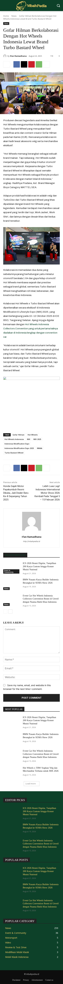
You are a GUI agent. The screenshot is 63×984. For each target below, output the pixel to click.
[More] (46, 64)
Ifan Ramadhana (18, 56)
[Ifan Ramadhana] (5, 56)
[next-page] (10, 611)
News (13, 16)
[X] (24, 64)
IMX (28, 439)
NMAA (39, 448)
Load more (31, 783)
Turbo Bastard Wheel (14, 452)
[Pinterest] (31, 64)
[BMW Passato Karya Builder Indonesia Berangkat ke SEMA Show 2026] (11, 584)
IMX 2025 (37, 439)
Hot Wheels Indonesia (14, 439)
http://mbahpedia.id (31, 541)
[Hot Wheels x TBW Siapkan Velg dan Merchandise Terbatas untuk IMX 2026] (11, 772)
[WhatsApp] (39, 64)
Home (6, 16)
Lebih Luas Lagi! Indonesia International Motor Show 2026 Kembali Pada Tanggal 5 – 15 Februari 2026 (47, 493)
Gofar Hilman (18, 434)
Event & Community (8, 571)
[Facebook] (16, 64)
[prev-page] (5, 611)
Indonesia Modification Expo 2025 (19, 448)
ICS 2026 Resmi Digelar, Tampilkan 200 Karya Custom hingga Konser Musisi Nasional (39, 566)
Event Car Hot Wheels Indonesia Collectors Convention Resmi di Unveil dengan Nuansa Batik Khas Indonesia (41, 598)
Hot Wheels (33, 434)
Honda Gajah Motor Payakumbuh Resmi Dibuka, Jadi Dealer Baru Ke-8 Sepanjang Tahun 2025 (15, 493)
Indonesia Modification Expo (17, 443)
